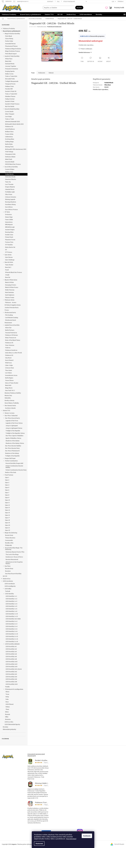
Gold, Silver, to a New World (13, 353)
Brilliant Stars (9, 131)
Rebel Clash (8, 159)
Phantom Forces (10, 239)
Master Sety (8, 395)
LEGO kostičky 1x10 (11, 661)
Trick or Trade (9, 119)
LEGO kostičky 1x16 (11, 666)
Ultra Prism (8, 194)
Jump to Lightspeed (12, 425)
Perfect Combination (11, 461)
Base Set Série (9, 262)
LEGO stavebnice (8, 581)
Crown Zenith (9, 111)
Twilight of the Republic (13, 431)
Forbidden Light (10, 192)
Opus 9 (7, 497)
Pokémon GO (9, 126)
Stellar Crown (9, 74)
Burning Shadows (10, 202)
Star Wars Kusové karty (12, 418)
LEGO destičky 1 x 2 (11, 599)
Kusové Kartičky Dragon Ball (14, 463)
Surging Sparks (10, 71)
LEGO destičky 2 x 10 (12, 634)
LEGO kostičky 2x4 (11, 676)
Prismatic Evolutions (11, 69)
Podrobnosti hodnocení (54, 26)
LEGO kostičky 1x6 (11, 656)
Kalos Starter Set (10, 247)
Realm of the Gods (10, 472)
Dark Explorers (9, 295)
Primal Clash (9, 237)
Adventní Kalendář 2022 (12, 121)
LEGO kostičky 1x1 (11, 646)
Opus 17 (7, 518)
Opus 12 (7, 505)
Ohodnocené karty (10, 312)
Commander (9, 540)
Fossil (7, 270)
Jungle (7, 275)
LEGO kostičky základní (12, 644)
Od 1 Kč (5, 576)
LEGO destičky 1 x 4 (11, 604)
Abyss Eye (8, 327)
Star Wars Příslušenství (12, 451)
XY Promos (8, 252)
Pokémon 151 (9, 343)
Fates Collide (9, 219)
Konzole (7, 714)
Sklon (7, 712)
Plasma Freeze (9, 297)
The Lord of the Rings (12, 554)
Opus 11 (7, 502)
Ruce (7, 702)
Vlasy (7, 709)
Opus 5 (7, 487)
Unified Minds (9, 174)
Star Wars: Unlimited (11, 415)
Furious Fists (9, 242)
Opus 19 (7, 523)
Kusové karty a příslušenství (11, 31)
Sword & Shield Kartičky (12, 109)
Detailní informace (84, 52)
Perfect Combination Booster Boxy (16, 470)
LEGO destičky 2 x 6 (11, 629)
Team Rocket (9, 265)
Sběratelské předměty (9, 729)
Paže (7, 699)
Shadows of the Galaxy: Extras (15, 443)
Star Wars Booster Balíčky (13, 446)
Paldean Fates (9, 86)
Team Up (8, 182)
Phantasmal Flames (11, 46)
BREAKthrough (10, 227)
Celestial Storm (9, 189)
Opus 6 (7, 490)
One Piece (7, 566)
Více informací (71, 839)
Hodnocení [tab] (41, 73)
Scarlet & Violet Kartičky (12, 56)
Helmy (8, 707)
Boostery (8, 571)
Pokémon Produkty (9, 28)
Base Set (7, 277)
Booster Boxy (9, 568)
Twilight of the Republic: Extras (15, 433)
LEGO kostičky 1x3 (11, 651)
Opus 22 (7, 530)
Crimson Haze (9, 368)
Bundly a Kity (9, 543)
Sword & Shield (9, 162)
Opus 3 (7, 482)
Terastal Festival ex (11, 332)
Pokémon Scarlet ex (11, 350)
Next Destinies (9, 292)
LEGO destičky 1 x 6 (11, 609)
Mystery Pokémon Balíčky (13, 393)
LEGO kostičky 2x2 (11, 671)
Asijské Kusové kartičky (12, 325)
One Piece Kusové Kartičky (13, 573)
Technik (7, 591)
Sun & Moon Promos (11, 209)
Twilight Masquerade (11, 81)
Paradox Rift (9, 89)
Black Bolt (8, 61)
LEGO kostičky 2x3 (11, 674)
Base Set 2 (8, 267)
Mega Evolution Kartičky (12, 33)
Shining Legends (10, 199)
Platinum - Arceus (10, 302)
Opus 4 (7, 485)
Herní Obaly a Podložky (12, 403)
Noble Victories (9, 290)
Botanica (8, 719)
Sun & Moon (9, 207)
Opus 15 (7, 512)
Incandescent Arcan (11, 375)
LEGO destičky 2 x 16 (12, 641)
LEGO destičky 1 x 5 (11, 606)
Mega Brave (8, 388)
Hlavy (7, 692)
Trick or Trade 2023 (11, 94)
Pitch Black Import (11, 53)
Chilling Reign (9, 141)
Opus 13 (7, 507)
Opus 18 (7, 520)
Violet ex (7, 348)
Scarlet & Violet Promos (12, 104)
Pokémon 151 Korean (11, 335)
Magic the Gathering (11, 533)
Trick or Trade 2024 (11, 76)
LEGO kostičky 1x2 (11, 649)
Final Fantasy (9, 475)
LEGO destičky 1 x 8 (11, 611)
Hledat (79, 8)
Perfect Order (9, 41)
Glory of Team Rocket (11, 383)
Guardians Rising (10, 204)
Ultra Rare (107, 85)
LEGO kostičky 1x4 (11, 654)
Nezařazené (8, 322)
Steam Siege (8, 217)
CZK (113, 1)
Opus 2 (7, 480)
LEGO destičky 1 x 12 (12, 616)
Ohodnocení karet (10, 320)
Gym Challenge (9, 260)
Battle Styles (9, 144)
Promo (7, 310)
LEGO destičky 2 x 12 (12, 636)
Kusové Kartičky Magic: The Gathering (13, 548)
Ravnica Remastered (12, 559)
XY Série (7, 212)
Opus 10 (7, 500)
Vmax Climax (9, 380)
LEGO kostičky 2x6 (11, 679)
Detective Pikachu (10, 179)
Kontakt (50, 1)
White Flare (8, 59)
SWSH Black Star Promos (13, 164)
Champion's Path (10, 154)
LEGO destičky (9, 594)
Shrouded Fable (10, 79)
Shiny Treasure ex (10, 337)
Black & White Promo (11, 287)
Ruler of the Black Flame (12, 340)
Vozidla (7, 687)
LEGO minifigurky (10, 586)
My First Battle (9, 106)
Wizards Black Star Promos (13, 272)
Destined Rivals (9, 64)
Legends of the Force (12, 420)
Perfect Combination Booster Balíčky (14, 466)
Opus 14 (7, 510)
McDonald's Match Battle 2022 (14, 124)
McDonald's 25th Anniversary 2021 (15, 149)
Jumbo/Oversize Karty (11, 307)
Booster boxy (9, 535)
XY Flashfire (9, 245)
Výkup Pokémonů (69, 1)
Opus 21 (7, 528)
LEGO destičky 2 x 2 (11, 621)
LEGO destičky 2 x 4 (11, 626)
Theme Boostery (10, 538)
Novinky (5, 727)
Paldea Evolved (9, 99)
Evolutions (8, 214)
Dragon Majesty (10, 187)
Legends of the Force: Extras (14, 423)
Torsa (7, 694)
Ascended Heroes (10, 43)
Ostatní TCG (6, 410)
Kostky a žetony (9, 400)
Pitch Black (8, 36)
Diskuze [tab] (51, 73)
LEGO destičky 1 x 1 (11, 596)
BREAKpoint (9, 224)
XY (6, 249)
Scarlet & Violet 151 (10, 91)
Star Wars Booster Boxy (12, 448)
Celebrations (9, 136)
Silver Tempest (9, 114)
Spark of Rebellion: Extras (13, 438)
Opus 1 (7, 477)
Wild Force (8, 363)
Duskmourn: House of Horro (14, 557)
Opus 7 (7, 492)
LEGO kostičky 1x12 (11, 664)
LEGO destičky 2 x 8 (11, 631)
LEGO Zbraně (9, 704)
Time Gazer (8, 370)
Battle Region (9, 378)
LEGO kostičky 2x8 (11, 681)
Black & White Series (11, 280)
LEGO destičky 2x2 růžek (13, 619)
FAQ (58, 1)
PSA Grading (9, 315)
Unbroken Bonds (10, 177)
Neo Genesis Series (10, 405)
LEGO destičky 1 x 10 (12, 614)
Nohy (7, 697)
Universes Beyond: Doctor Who (15, 552)
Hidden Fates (9, 172)
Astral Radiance (10, 129)
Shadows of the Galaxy (12, 441)
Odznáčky (8, 398)
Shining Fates (9, 147)
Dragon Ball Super (10, 458)
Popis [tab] (33, 73)
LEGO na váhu (9, 722)
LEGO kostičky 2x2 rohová (14, 669)
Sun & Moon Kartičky (11, 167)
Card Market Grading (11, 317)
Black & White (9, 282)
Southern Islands (10, 408)
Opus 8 (7, 495)
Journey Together (10, 66)
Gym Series (8, 255)
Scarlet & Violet (9, 101)
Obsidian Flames (10, 96)
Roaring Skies (9, 232)
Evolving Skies (9, 139)
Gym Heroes (9, 257)
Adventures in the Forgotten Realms (14, 562)
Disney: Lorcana (9, 413)
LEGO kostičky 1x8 (11, 659)
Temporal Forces (10, 84)
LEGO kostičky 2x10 (12, 684)
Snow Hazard (9, 360)
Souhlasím (87, 836)
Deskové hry (6, 578)
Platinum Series (9, 300)
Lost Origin (8, 116)
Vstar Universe (9, 345)
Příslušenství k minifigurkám (14, 689)
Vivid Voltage (9, 151)
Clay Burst (8, 358)
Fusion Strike (9, 134)
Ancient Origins (10, 229)
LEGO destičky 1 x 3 (11, 601)
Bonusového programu (97, 36)
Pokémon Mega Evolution (13, 49)
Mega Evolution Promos (12, 51)
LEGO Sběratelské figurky (12, 724)
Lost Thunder (9, 184)
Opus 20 (7, 525)
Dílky (6, 717)
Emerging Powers (10, 285)
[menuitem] (9, 14)
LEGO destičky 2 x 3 (11, 624)
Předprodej (8, 545)
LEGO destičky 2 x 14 (12, 639)
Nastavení (39, 843)
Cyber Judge (9, 365)
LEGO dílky (8, 589)
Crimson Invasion (10, 197)
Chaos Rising (9, 38)
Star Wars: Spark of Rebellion (14, 435)
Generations (8, 222)
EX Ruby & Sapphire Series (13, 305)
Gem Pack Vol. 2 (10, 390)
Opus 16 (7, 515)
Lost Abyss (8, 373)
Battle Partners (9, 330)
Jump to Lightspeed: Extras (14, 428)
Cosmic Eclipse (9, 169)
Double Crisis (9, 234)
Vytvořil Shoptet (119, 844)
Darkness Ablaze (10, 157)
